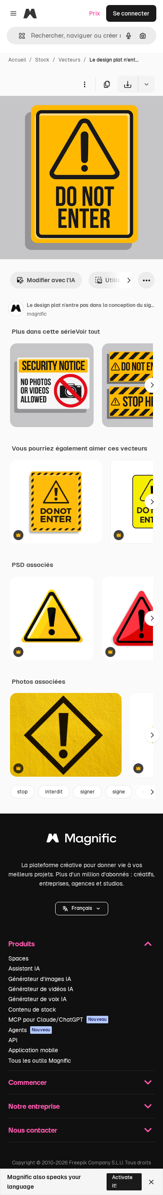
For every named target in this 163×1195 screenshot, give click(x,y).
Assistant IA (24, 968)
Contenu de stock (32, 1009)
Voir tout (88, 331)
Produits (21, 943)
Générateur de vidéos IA (40, 989)
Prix (94, 13)
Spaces (18, 958)
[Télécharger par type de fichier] (146, 84)
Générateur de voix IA (37, 999)
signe (118, 791)
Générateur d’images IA (39, 979)
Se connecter (131, 13)
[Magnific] (81, 840)
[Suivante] (128, 280)
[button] (81, 908)
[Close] (151, 1182)
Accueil (17, 60)
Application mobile (33, 1050)
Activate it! (122, 1181)
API (13, 1040)
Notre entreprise (34, 1106)
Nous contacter (32, 1129)
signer (87, 791)
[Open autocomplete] (18, 36)
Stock (42, 60)
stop (22, 791)
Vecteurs (69, 60)
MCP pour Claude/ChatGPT (57, 1019)
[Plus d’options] (84, 84)
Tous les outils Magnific (39, 1060)
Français (81, 908)
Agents (29, 1030)
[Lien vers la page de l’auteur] (15, 310)
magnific (37, 314)
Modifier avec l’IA (51, 280)
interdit (54, 791)
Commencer (27, 1082)
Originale (55, 112)
